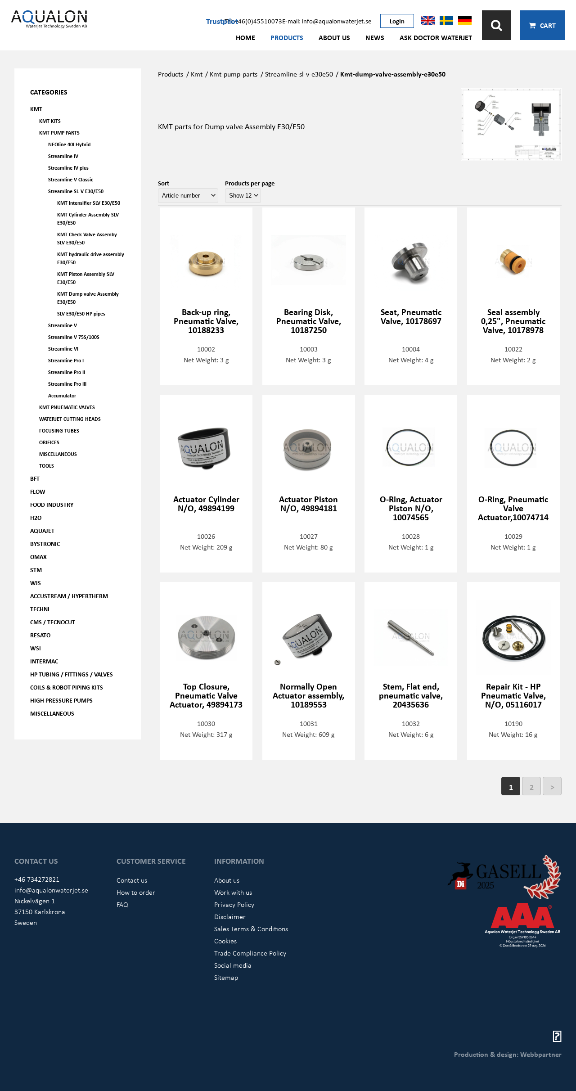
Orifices (49, 442)
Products (286, 37)
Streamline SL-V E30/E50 (76, 191)
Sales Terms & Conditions (251, 928)
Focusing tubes (59, 430)
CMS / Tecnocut (52, 622)
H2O (35, 517)
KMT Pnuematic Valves (67, 407)
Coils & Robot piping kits (66, 687)
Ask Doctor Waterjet (436, 37)
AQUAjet (42, 530)
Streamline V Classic (70, 179)
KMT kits (50, 120)
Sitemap (226, 977)
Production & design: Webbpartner (508, 1054)
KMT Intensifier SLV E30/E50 (88, 202)
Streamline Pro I (66, 360)
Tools (46, 465)
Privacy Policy (234, 904)
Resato (40, 635)
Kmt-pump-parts (233, 74)
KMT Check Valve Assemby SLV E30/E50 (87, 238)
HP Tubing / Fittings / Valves (71, 674)
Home (245, 37)
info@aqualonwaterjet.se (51, 890)
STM (36, 569)
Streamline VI (63, 348)
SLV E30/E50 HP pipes (81, 313)
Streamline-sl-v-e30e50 (299, 74)
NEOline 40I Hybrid (69, 144)
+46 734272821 (36, 879)
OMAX (38, 556)
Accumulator (62, 395)
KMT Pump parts (59, 132)
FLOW (37, 491)
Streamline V (62, 325)
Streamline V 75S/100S (73, 337)
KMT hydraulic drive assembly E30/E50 (90, 258)
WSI (35, 648)
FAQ (122, 904)
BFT (35, 478)
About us (334, 37)
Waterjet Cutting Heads (70, 418)
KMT (36, 108)
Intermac (44, 661)
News (374, 37)
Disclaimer (230, 916)
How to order (136, 892)
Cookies (225, 941)
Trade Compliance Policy (250, 953)
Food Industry (51, 504)
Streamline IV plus (68, 167)
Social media (233, 965)
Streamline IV (63, 156)
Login (397, 20)
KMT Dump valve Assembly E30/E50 (88, 297)
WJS (35, 582)
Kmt (196, 74)
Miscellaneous (58, 454)
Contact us (132, 880)
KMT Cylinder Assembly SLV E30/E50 (88, 218)
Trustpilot (222, 20)
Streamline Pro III (67, 383)
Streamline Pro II (66, 372)
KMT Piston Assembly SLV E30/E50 (85, 277)
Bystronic (45, 543)
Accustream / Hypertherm (69, 595)
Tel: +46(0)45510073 (253, 20)
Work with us (233, 892)
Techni (40, 608)
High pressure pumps (61, 700)
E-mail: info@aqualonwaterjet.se (326, 20)
